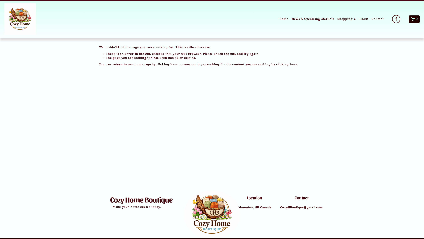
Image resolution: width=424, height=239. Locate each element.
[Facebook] (396, 19)
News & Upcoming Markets (313, 19)
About (363, 19)
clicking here (167, 64)
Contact (378, 19)
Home (284, 19)
